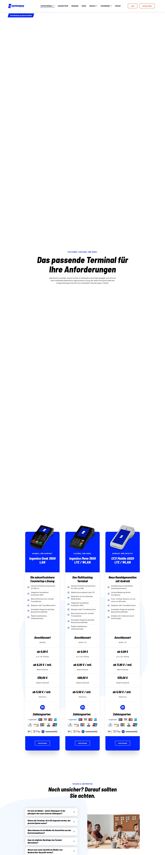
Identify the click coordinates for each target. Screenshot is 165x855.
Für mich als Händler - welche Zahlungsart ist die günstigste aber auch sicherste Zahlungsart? (46, 812)
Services (92, 6)
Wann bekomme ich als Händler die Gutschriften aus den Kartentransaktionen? (49, 831)
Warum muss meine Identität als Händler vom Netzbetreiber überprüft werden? (45, 851)
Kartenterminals (47, 6)
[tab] (51, 812)
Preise (84, 6)
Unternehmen (105, 6)
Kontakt (118, 6)
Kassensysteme (63, 6)
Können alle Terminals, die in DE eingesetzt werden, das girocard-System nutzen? (49, 821)
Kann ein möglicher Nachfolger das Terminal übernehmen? (45, 841)
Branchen (75, 6)
